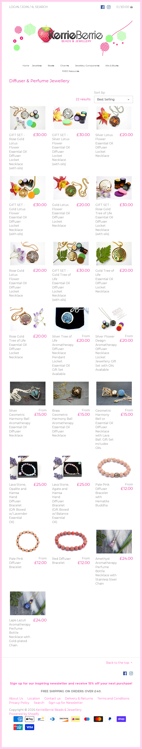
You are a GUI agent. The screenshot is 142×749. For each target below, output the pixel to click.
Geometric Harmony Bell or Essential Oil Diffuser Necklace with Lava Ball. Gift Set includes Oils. (104, 429)
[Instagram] (109, 6)
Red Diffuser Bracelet (61, 561)
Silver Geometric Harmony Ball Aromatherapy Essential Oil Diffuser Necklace (20, 423)
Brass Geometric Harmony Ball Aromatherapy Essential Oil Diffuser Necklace (63, 423)
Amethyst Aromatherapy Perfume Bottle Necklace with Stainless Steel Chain (106, 571)
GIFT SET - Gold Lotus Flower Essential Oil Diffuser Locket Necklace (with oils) (18, 219)
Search (39, 703)
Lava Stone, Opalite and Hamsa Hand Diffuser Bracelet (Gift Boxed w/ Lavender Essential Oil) (18, 503)
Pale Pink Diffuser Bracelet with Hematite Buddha (102, 495)
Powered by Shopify (24, 714)
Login (14, 7)
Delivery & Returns (79, 698)
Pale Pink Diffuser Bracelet (16, 563)
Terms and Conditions (113, 698)
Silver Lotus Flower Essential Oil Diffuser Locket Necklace (104, 145)
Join (25, 7)
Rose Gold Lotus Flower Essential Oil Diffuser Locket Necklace (18, 283)
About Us (16, 698)
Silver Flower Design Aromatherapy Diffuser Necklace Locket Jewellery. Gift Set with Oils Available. (106, 353)
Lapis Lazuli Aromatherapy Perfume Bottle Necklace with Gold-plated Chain (20, 633)
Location (33, 698)
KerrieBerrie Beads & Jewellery (58, 710)
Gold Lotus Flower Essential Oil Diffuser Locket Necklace (61, 215)
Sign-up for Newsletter (66, 703)
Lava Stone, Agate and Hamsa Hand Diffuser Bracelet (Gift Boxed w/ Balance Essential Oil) (60, 503)
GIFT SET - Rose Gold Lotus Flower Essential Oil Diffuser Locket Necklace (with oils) (18, 151)
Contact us (52, 698)
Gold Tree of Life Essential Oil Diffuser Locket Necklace (104, 281)
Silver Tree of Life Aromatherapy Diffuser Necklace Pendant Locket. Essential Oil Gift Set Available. (63, 355)
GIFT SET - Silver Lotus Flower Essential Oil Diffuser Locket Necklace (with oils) (61, 149)
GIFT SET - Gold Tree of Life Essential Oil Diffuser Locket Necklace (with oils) (61, 285)
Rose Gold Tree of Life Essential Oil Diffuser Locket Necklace (18, 347)
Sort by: (99, 92)
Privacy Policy (19, 703)
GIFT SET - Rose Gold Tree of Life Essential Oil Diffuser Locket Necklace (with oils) (104, 219)
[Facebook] (102, 6)
